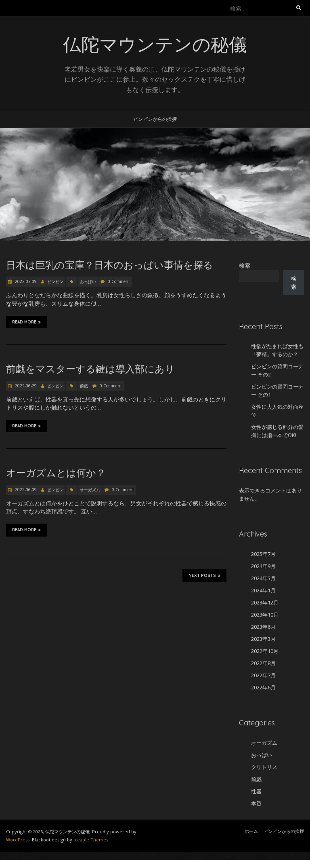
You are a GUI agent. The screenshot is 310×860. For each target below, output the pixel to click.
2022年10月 (265, 651)
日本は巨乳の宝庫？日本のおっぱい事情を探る (109, 265)
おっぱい (88, 281)
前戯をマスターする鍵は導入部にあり (90, 369)
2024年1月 (263, 590)
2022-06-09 (25, 489)
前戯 (84, 386)
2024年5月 (263, 578)
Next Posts (202, 575)
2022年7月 (263, 675)
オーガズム (90, 489)
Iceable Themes (90, 840)
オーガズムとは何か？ (56, 473)
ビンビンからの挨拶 (155, 119)
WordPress (17, 840)
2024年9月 (263, 566)
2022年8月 (263, 663)
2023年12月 (265, 602)
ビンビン (55, 281)
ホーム (251, 831)
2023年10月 (265, 614)
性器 (256, 791)
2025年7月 (263, 554)
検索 (244, 265)
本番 (256, 803)
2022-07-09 (25, 281)
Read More (24, 322)
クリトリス (264, 767)
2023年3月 (263, 638)
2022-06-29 (25, 386)
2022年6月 (263, 687)
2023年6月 (263, 626)
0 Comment (119, 281)
